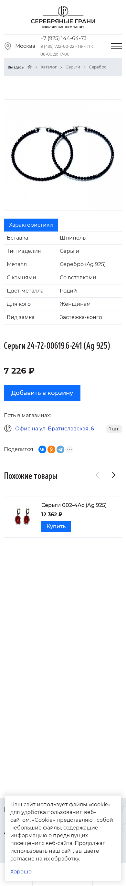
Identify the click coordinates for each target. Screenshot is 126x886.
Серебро (98, 67)
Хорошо (21, 872)
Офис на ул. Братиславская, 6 (54, 429)
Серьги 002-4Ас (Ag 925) (74, 505)
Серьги (73, 67)
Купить (56, 526)
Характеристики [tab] (31, 225)
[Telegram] (60, 449)
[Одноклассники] (51, 449)
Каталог (49, 67)
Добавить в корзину (42, 393)
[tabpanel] (63, 278)
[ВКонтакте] (42, 449)
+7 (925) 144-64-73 (63, 38)
